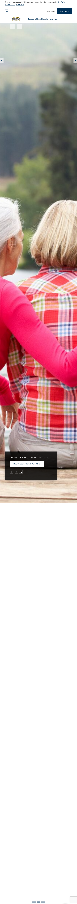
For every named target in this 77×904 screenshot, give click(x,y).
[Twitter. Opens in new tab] (16, 472)
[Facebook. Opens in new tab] (11, 472)
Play (19, 26)
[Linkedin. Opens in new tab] (6, 11)
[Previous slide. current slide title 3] (2, 60)
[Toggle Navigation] (70, 19)
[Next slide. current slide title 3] (75, 60)
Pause (12, 26)
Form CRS (20, 4)
